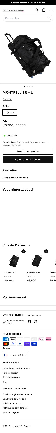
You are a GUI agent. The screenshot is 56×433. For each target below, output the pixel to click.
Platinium (7, 99)
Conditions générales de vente (17, 394)
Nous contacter (10, 373)
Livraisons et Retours (15, 177)
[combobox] (28, 18)
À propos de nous (11, 377)
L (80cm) (10, 112)
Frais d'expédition (25, 142)
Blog (5, 382)
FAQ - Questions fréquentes (16, 368)
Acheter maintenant (28, 159)
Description (10, 170)
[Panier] (44, 10)
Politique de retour (12, 403)
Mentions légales (11, 412)
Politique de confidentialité (16, 407)
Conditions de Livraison (14, 399)
